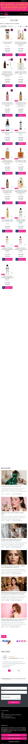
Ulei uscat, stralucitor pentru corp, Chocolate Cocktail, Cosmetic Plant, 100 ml (7, 191)
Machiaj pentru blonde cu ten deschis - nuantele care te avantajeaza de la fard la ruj (13, 566)
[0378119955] (4, 1)
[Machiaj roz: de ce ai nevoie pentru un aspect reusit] (14, 504)
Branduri (4, 636)
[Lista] (19, 26)
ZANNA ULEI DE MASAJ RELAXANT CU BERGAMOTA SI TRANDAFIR (7, 277)
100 (19, 670)
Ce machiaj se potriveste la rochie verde (11, 486)
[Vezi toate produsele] (23, 26)
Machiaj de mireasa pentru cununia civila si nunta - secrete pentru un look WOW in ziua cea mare (13, 593)
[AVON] (21, 643)
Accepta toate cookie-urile (14, 735)
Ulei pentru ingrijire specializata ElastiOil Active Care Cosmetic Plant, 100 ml (20, 43)
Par (6, 627)
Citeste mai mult (6, 666)
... (15, 670)
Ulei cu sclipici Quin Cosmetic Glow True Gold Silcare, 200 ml (7, 221)
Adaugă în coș (8, 54)
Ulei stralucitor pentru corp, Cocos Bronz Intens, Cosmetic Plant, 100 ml (20, 104)
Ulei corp (7, 46)
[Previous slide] (1, 641)
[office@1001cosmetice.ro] (2, 1)
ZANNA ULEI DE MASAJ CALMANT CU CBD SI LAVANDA (20, 221)
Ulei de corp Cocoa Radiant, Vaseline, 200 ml (7, 43)
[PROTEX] (6, 643)
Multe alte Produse (22, 7)
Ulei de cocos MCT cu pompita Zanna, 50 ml (7, 133)
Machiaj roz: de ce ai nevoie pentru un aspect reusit (12, 513)
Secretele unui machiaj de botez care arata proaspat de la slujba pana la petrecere (11, 540)
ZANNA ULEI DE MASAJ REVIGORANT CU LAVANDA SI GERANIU (7, 249)
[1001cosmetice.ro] (6, 13)
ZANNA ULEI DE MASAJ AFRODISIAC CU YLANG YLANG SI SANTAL (21, 249)
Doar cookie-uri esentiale (14, 738)
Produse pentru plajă (21, 106)
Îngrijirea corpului (3, 17)
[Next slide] (27, 641)
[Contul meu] (24, 13)
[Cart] (26, 13)
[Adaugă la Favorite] (11, 39)
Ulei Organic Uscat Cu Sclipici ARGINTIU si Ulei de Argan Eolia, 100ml (21, 73)
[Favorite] (22, 13)
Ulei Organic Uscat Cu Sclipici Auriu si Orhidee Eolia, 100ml (20, 161)
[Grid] (20, 26)
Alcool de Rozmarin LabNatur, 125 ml (20, 133)
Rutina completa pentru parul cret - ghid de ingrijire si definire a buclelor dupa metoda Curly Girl (14, 620)
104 (11, 5)
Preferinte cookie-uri (14, 741)
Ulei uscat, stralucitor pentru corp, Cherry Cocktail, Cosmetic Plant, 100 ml (7, 104)
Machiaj (8, 494)
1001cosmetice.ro (7, 678)
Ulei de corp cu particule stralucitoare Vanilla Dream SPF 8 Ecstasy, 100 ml (7, 162)
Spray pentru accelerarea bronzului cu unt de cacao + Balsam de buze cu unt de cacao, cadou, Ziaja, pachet (7, 73)
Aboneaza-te (14, 702)
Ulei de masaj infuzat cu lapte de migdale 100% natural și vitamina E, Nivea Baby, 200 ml (21, 191)
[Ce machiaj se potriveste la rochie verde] (14, 477)
